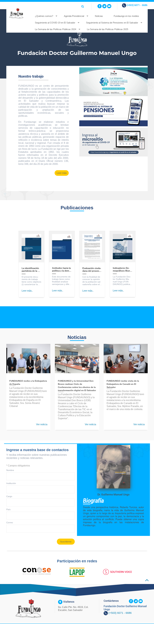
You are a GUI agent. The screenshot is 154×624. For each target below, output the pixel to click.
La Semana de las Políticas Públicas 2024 (55, 29)
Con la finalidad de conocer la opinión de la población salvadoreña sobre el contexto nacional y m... (91, 281)
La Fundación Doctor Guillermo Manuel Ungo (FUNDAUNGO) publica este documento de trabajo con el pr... (122, 280)
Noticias (99, 16)
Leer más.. (27, 290)
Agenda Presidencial (74, 16)
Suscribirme (65, 541)
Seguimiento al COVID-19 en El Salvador (55, 22)
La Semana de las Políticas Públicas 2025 (107, 29)
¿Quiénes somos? (44, 16)
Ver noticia (41, 424)
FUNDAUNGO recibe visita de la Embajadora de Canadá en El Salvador (123, 384)
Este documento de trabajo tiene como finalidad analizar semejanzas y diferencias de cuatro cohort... (61, 280)
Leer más (62, 173)
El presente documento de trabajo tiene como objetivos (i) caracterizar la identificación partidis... (31, 281)
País (8, 509)
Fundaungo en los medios (126, 16)
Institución (11, 483)
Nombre (10, 470)
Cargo (9, 496)
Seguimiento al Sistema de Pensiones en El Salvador (112, 22)
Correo (9, 522)
